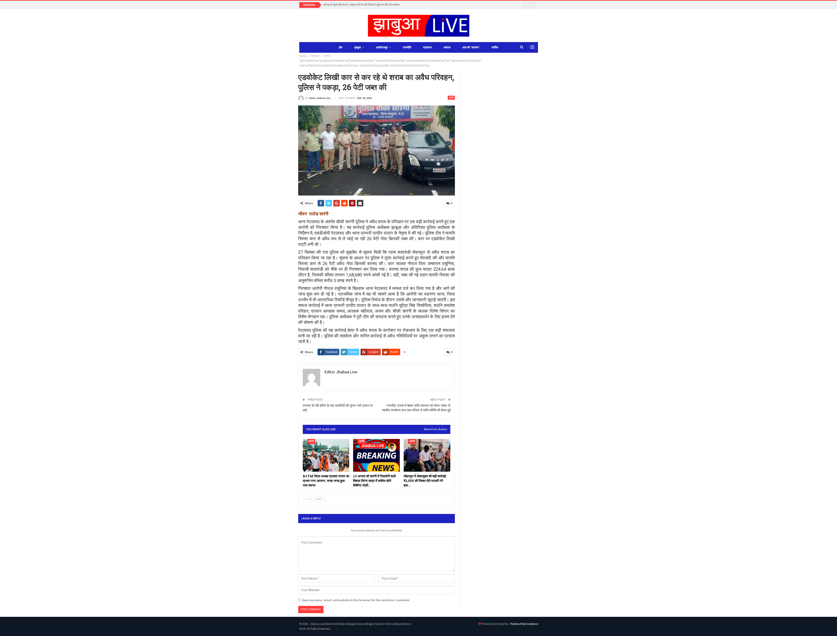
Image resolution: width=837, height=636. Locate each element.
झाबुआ (357, 47)
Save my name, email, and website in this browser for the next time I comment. (356, 600)
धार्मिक (495, 47)
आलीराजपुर (382, 47)
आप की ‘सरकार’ (471, 47)
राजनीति (407, 47)
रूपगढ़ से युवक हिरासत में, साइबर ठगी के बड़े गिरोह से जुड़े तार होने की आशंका (361, 4)
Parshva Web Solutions (524, 624)
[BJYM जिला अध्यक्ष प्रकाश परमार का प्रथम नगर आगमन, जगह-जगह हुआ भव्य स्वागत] (326, 455)
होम (340, 47)
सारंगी (451, 97)
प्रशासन (427, 47)
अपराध (447, 47)
